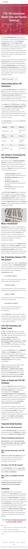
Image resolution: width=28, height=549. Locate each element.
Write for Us (5, 542)
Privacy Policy (12, 542)
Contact (17, 542)
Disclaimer (23, 542)
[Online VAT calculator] (4, 2)
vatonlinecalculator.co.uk (22, 547)
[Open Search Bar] (22, 2)
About (14, 544)
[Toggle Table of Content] (15, 79)
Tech (4, 525)
